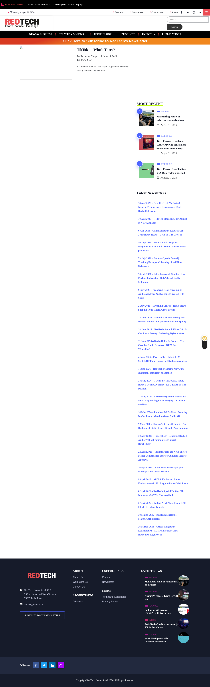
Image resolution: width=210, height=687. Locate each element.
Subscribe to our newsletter (42, 615)
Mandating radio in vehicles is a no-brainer (170, 118)
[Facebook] (182, 12)
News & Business (40, 34)
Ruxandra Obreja (89, 56)
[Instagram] (61, 665)
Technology (103, 34)
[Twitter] (188, 12)
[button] (206, 12)
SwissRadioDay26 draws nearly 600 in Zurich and (161, 626)
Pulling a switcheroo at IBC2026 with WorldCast (158, 611)
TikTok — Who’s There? (96, 50)
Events (147, 34)
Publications (171, 34)
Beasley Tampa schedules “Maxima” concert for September (105, 4)
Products (128, 34)
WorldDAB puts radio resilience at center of (156, 640)
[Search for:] (188, 19)
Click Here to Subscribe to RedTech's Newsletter (105, 41)
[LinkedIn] (200, 12)
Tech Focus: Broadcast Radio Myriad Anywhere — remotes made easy (171, 144)
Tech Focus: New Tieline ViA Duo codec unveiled (171, 171)
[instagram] (194, 12)
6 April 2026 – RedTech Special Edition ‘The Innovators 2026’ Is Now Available (161, 493)
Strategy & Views (71, 34)
